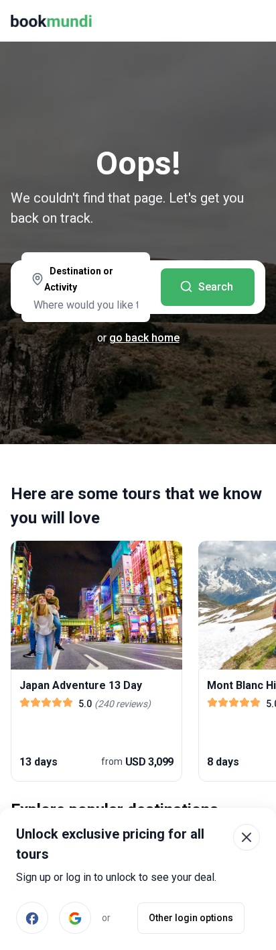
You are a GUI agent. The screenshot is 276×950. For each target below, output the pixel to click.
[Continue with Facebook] (32, 918)
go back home (144, 337)
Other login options (191, 917)
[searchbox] (85, 304)
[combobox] (85, 288)
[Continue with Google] (75, 918)
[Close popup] (246, 837)
